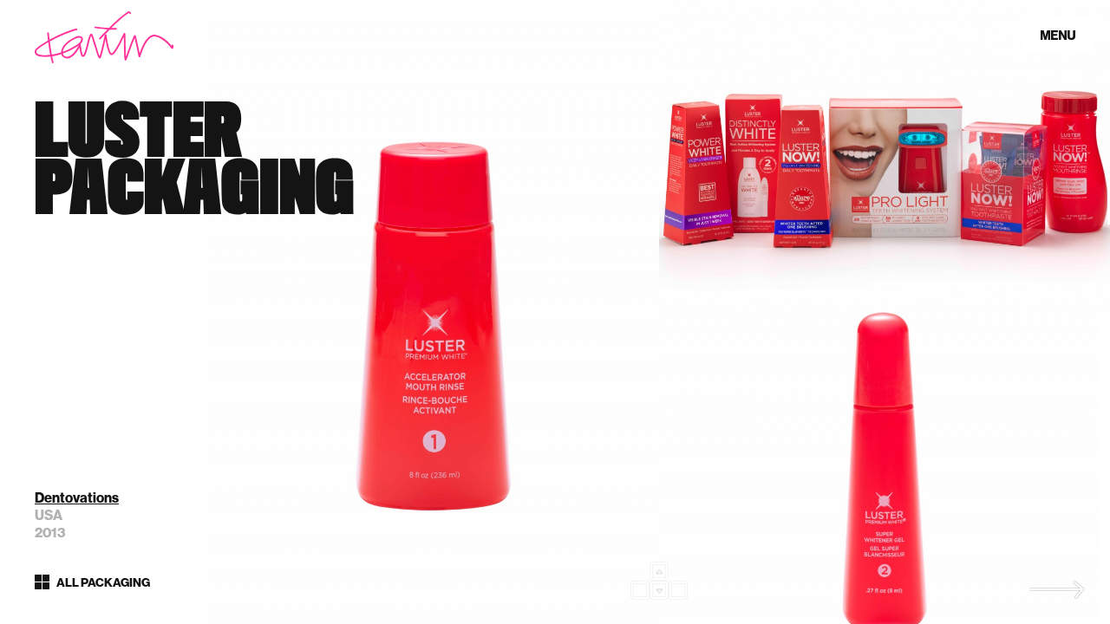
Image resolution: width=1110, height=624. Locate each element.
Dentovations (77, 498)
